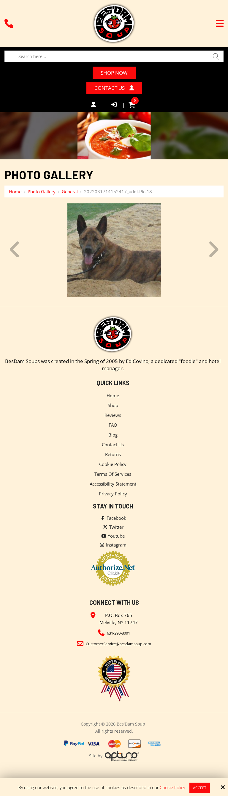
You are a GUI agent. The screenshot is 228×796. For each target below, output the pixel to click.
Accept (199, 787)
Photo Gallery (42, 191)
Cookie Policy (172, 787)
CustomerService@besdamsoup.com (118, 643)
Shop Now (114, 72)
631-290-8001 (118, 633)
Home (15, 191)
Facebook (115, 518)
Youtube (116, 536)
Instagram (115, 545)
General (70, 191)
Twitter (116, 527)
